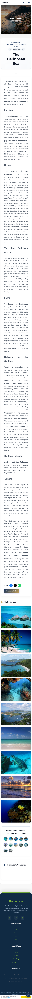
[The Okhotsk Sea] (6, 850)
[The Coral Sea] (21, 839)
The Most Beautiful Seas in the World (16, 45)
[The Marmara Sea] (26, 839)
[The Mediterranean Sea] (6, 839)
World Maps (16, 959)
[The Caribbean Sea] (11, 839)
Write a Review (13, 591)
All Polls (16, 955)
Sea (23, 49)
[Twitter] (16, 917)
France (16, 940)
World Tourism (15, 42)
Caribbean (16, 49)
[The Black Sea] (11, 845)
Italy (16, 929)
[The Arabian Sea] (16, 845)
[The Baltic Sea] (21, 845)
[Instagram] (22, 917)
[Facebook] (9, 917)
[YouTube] (18, 975)
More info (9, 997)
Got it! (26, 996)
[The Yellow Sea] (6, 845)
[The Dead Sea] (26, 845)
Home (16, 952)
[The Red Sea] (16, 839)
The (10, 49)
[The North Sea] (11, 850)
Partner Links (16, 962)
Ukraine (16, 933)
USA (16, 936)
